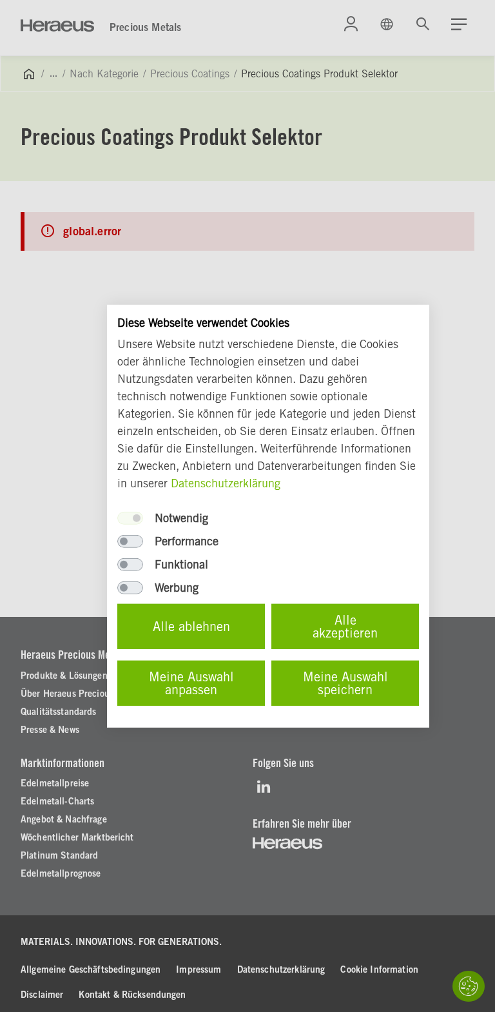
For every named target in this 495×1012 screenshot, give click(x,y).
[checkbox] (130, 518)
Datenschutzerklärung (225, 483)
